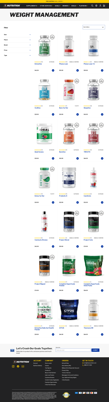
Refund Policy (65, 363)
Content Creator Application (52, 380)
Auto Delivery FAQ (66, 365)
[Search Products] (92, 5)
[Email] (23, 366)
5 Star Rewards (65, 380)
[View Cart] (104, 6)
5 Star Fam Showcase (50, 385)
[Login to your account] (100, 6)
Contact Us (47, 370)
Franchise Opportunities (51, 382)
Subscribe (58, 347)
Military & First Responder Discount (70, 368)
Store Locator (48, 363)
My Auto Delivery (37, 365)
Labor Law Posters (49, 375)
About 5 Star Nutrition (50, 373)
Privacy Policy (65, 370)
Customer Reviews (49, 377)
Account (35, 363)
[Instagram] (13, 366)
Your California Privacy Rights (69, 377)
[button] (38, 61)
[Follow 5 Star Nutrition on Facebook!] (18, 366)
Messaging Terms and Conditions (70, 375)
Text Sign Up (48, 368)
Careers (47, 365)
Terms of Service (66, 373)
